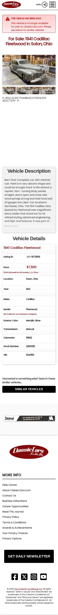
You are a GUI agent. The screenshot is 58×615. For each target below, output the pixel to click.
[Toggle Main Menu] (52, 4)
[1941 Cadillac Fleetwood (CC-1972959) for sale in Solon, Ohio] (29, 70)
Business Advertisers (14, 501)
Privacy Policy (10, 517)
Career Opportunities (15, 506)
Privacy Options (11, 538)
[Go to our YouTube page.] (43, 577)
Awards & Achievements (17, 528)
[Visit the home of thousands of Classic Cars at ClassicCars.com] (13, 5)
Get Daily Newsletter (29, 556)
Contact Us (9, 495)
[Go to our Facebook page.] (14, 577)
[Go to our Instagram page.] (34, 577)
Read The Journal (13, 511)
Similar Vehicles (29, 389)
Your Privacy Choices (15, 533)
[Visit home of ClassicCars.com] (29, 456)
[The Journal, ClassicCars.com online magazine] (29, 418)
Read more (11, 226)
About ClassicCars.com (16, 490)
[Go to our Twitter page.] (24, 577)
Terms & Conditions (14, 522)
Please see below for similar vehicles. (31, 28)
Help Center (9, 485)
